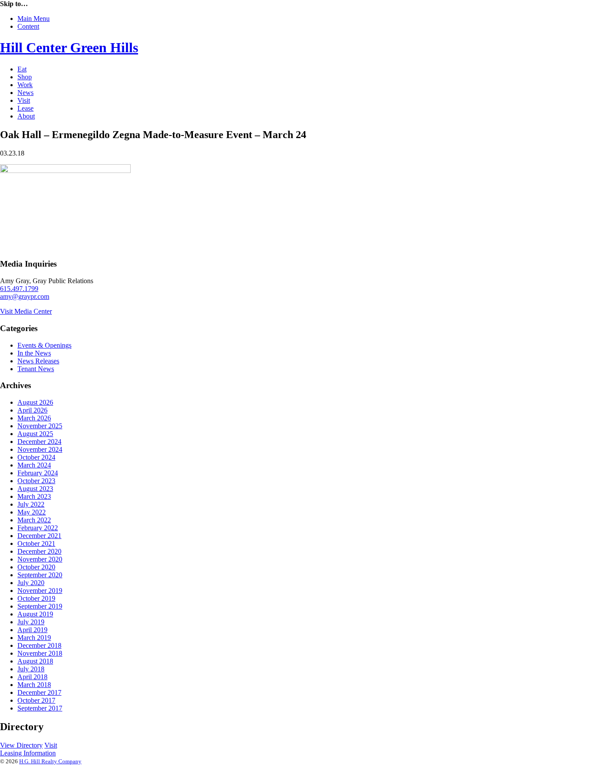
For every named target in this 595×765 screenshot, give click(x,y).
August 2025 (35, 433)
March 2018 (34, 684)
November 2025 (39, 426)
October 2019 (36, 598)
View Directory (21, 745)
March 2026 (34, 418)
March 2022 (34, 520)
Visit (50, 745)
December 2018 (39, 645)
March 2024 (34, 465)
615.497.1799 (19, 288)
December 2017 (39, 692)
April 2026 (32, 410)
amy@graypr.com (24, 296)
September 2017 (39, 708)
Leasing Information (28, 753)
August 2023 (35, 488)
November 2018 (39, 653)
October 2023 (36, 480)
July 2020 (30, 582)
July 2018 (30, 669)
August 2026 (35, 402)
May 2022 (31, 512)
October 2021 (36, 543)
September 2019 (39, 606)
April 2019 (32, 629)
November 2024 (39, 449)
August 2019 (35, 614)
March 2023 (34, 496)
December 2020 (39, 551)
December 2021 (39, 535)
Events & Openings (44, 345)
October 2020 (36, 567)
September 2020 (39, 575)
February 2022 (37, 527)
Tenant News (35, 368)
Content (28, 26)
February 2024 (37, 473)
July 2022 (30, 504)
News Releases (38, 361)
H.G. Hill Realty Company (50, 761)
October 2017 (36, 700)
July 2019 (30, 622)
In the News (34, 353)
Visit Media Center (26, 311)
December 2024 (39, 441)
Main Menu (33, 18)
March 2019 (34, 637)
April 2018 (32, 676)
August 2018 (35, 661)
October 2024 (36, 457)
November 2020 (39, 559)
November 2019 (39, 590)
